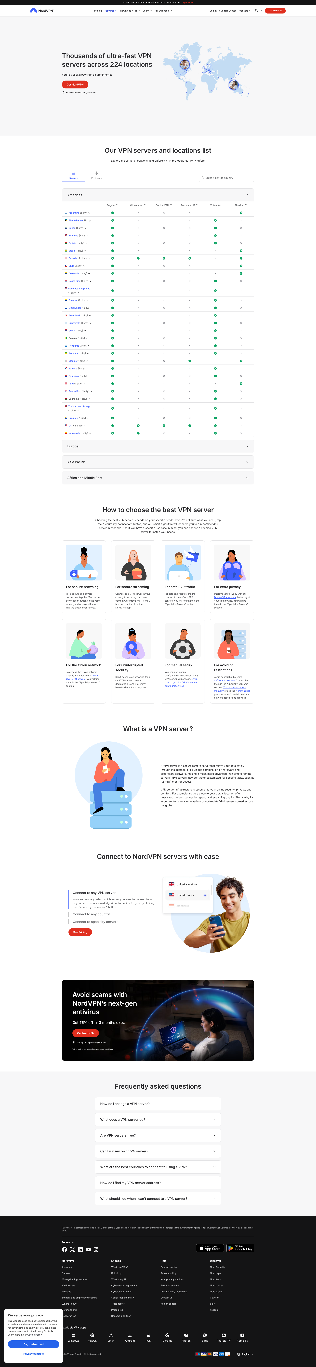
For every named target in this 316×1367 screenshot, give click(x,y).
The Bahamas (76, 220)
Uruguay (73, 418)
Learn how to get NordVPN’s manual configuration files (181, 682)
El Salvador (75, 307)
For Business (162, 10)
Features (109, 10)
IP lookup (116, 1273)
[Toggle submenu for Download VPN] (139, 10)
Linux (111, 1340)
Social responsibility (122, 1297)
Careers (76, 1273)
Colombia (74, 273)
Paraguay (74, 376)
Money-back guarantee (74, 1279)
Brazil (72, 250)
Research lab (69, 1315)
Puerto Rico (75, 391)
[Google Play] (240, 1248)
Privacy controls (33, 1353)
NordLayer (226, 1273)
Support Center (227, 10)
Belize (72, 227)
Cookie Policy (34, 1334)
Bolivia (72, 243)
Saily (223, 1303)
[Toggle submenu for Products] (250, 10)
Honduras (74, 345)
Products (243, 10)
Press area (117, 1309)
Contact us (166, 1297)
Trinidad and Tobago (79, 406)
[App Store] (210, 1248)
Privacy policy (179, 1273)
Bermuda (73, 235)
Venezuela (74, 433)
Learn (146, 10)
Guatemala (74, 323)
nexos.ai (225, 1309)
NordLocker (227, 1285)
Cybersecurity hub (121, 1291)
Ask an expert (168, 1303)
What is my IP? (119, 1279)
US (70, 425)
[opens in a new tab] (64, 1249)
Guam (72, 330)
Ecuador (73, 300)
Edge (205, 1340)
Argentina (74, 212)
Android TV (224, 1340)
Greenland (74, 315)
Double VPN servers (225, 597)
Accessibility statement (174, 1291)
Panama (73, 368)
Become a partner (121, 1315)
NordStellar (226, 1291)
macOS (92, 1340)
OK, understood (34, 1344)
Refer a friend (69, 1309)
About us (67, 1267)
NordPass (226, 1279)
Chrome (167, 1340)
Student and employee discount (79, 1297)
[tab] (73, 175)
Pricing (98, 10)
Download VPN (128, 10)
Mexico (73, 360)
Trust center (117, 1303)
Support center (169, 1267)
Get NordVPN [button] (275, 10)
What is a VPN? (119, 1267)
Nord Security (228, 1267)
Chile (71, 265)
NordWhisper (243, 690)
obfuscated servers (224, 680)
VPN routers (68, 1285)
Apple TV (242, 1340)
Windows (73, 1340)
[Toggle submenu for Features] (116, 10)
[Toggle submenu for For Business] (171, 10)
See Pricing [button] (80, 932)
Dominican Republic (79, 288)
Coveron (225, 1297)
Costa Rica (74, 281)
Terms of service (180, 1285)
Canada (73, 258)
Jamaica (73, 353)
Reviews (66, 1291)
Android (130, 1340)
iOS (148, 1340)
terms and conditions (104, 1049)
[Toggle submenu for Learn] (151, 10)
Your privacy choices (172, 1279)
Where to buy (69, 1303)
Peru (71, 383)
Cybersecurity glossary (124, 1285)
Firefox (186, 1340)
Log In (213, 10)
